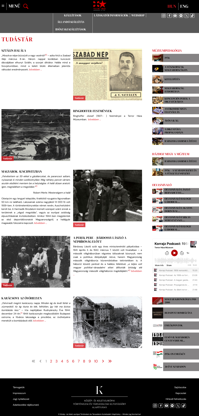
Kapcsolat (181, 393)
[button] (73, 15)
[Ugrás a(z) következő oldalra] (102, 361)
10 (96, 361)
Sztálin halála (13, 50)
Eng (184, 6)
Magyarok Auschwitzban (21, 171)
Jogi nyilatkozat (21, 399)
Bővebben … (35, 69)
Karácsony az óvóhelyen (21, 298)
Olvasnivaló (162, 185)
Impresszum (19, 393)
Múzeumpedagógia (167, 50)
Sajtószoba (180, 387)
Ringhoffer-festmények (92, 111)
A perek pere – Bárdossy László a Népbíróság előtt (99, 240)
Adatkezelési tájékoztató (26, 404)
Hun (172, 6)
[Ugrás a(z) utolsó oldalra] (109, 361)
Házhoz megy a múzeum (170, 154)
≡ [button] (2, 6)
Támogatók (19, 387)
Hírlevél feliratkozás (176, 399)
